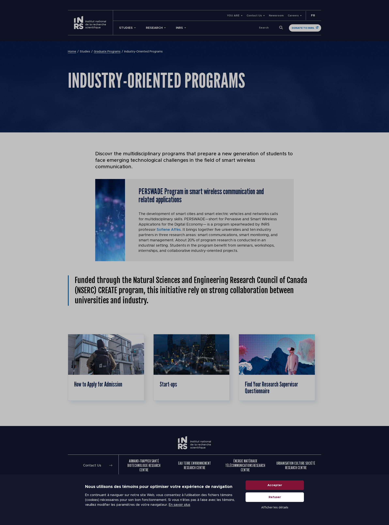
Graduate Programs (107, 51)
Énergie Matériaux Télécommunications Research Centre (245, 465)
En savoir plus (179, 504)
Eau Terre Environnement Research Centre (194, 465)
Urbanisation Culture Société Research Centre (295, 465)
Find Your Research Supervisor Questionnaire (271, 387)
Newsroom (276, 15)
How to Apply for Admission (98, 384)
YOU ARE (233, 15)
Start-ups (168, 384)
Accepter (274, 485)
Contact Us (254, 15)
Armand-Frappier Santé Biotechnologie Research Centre (143, 465)
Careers (293, 15)
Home (72, 51)
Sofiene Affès (169, 230)
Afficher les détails (274, 507)
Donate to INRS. (303, 28)
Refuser (275, 497)
